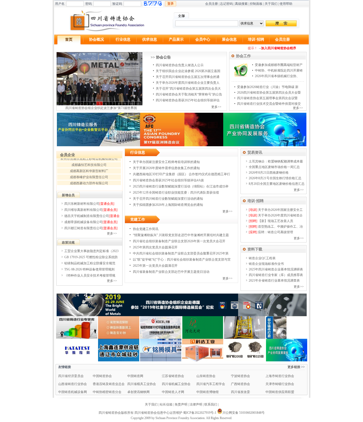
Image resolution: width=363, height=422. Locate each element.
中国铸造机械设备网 (72, 392)
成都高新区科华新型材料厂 (89, 167)
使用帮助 (286, 4)
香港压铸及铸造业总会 (109, 384)
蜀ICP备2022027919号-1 (199, 413)
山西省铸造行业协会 (72, 384)
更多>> (216, 107)
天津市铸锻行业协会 (279, 384)
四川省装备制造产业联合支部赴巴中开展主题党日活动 (171, 272)
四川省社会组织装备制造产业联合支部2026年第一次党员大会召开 (179, 241)
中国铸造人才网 (173, 392)
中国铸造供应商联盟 (279, 392)
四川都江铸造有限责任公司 (83, 228)
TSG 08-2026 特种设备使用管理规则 (89, 269)
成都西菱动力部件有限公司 (89, 180)
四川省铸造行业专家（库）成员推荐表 (276, 275)
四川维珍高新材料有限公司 (83, 210)
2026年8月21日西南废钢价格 (269, 172)
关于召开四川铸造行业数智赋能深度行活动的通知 (168, 198)
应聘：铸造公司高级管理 (275, 232)
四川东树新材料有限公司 (81, 204)
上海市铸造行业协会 (279, 376)
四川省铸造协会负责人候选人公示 (180, 65)
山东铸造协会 (206, 376)
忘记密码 (226, 4)
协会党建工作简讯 (145, 229)
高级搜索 (241, 4)
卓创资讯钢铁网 (138, 392)
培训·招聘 (256, 39)
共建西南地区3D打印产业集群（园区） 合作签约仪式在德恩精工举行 (181, 174)
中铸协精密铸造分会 (107, 392)
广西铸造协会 (240, 384)
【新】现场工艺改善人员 (275, 221)
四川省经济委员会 (71, 376)
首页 (69, 39)
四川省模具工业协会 (141, 384)
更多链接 (294, 367)
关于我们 (271, 4)
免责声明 (181, 404)
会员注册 (211, 4)
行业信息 (123, 39)
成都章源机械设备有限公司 (83, 222)
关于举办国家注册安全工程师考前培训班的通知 (166, 162)
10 (131, 104)
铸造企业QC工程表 (262, 258)
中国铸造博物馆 (207, 392)
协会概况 (96, 39)
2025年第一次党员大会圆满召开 (155, 266)
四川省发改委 (240, 392)
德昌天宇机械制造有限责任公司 (86, 216)
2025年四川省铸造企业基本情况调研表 (276, 269)
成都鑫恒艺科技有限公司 (89, 161)
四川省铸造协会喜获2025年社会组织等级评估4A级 (168, 180)
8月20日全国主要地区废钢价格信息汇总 (277, 184)
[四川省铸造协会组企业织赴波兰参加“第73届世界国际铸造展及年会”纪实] (99, 78)
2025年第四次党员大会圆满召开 (155, 247)
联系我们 (210, 404)
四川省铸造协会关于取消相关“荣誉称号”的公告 (189, 94)
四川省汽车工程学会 (210, 384)
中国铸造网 (135, 376)
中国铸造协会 (102, 376)
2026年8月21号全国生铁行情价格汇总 (275, 178)
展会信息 (229, 39)
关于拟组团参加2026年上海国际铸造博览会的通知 (168, 205)
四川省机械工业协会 (176, 384)
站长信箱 (166, 404)
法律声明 (195, 404)
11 (138, 104)
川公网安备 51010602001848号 (243, 413)
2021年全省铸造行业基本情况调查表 (274, 280)
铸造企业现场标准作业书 (266, 264)
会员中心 (202, 39)
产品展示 (176, 39)
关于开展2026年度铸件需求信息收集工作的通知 (166, 168)
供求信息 (149, 39)
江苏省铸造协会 (173, 376)
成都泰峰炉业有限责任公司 (89, 174)
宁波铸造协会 (240, 376)
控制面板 (256, 4)
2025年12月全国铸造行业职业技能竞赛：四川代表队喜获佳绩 (176, 192)
